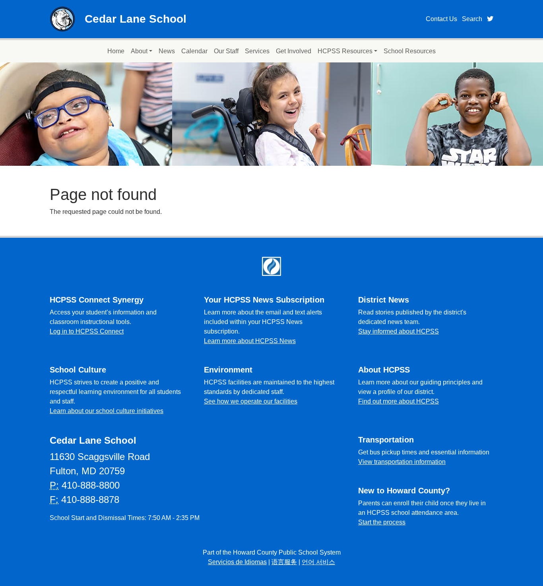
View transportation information (402, 461)
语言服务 (284, 562)
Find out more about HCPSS (398, 401)
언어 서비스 (318, 562)
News (167, 51)
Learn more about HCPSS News (250, 341)
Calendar (194, 51)
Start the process (381, 522)
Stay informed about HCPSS (398, 331)
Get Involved (293, 51)
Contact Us (441, 19)
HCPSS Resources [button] (345, 51)
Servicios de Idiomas (237, 562)
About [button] (139, 51)
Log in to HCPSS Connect (87, 331)
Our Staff (226, 51)
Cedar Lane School (135, 19)
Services (257, 51)
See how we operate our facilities (250, 401)
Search (472, 19)
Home (115, 51)
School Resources (410, 51)
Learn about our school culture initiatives (106, 410)
